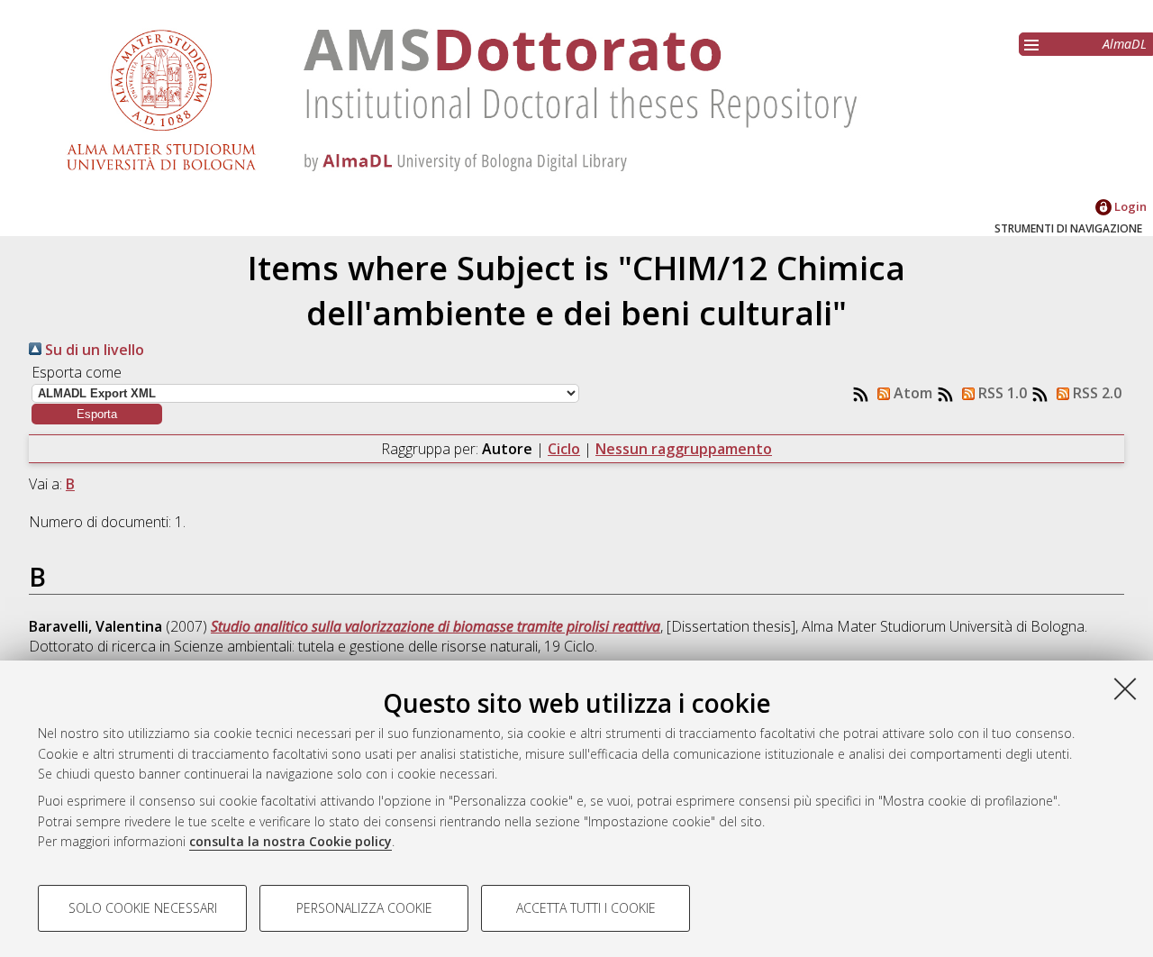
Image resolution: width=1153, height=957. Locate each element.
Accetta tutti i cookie (586, 907)
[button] (97, 414)
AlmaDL (1125, 43)
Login (1129, 206)
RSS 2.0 (1095, 393)
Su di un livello (92, 350)
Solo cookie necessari (142, 907)
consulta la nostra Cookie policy (290, 841)
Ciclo (564, 449)
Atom (911, 393)
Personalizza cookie (364, 907)
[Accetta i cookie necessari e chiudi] (1125, 688)
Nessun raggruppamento (683, 449)
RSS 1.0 (1001, 393)
